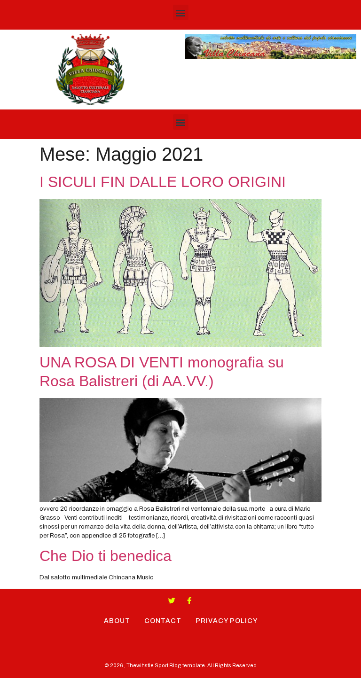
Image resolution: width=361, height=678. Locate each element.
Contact (162, 620)
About (117, 620)
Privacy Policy (227, 620)
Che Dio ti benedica (105, 555)
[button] (180, 12)
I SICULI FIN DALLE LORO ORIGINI (162, 181)
